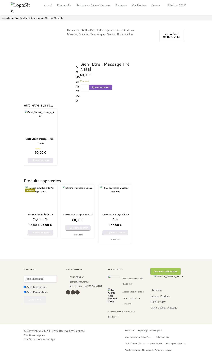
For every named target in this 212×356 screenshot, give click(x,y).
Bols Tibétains (162, 336)
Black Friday (158, 301)
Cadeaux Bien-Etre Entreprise (121, 311)
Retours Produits (160, 296)
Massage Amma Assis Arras (138, 336)
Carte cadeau (36, 17)
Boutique (120, 5)
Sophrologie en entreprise (150, 330)
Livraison (156, 290)
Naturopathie (64, 5)
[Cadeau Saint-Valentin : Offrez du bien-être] (114, 295)
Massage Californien (175, 343)
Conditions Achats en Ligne (40, 339)
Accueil (48, 5)
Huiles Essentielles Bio (133, 278)
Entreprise (129, 330)
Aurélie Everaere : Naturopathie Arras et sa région (148, 349)
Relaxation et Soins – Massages (92, 5)
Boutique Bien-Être (19, 17)
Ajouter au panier (100, 87)
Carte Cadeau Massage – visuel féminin (143, 343)
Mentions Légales (34, 335)
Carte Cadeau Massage (163, 307)
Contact (155, 5)
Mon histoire (138, 5)
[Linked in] (77, 292)
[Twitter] (73, 292)
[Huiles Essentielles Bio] (114, 278)
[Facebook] (68, 291)
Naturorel (80, 330)
